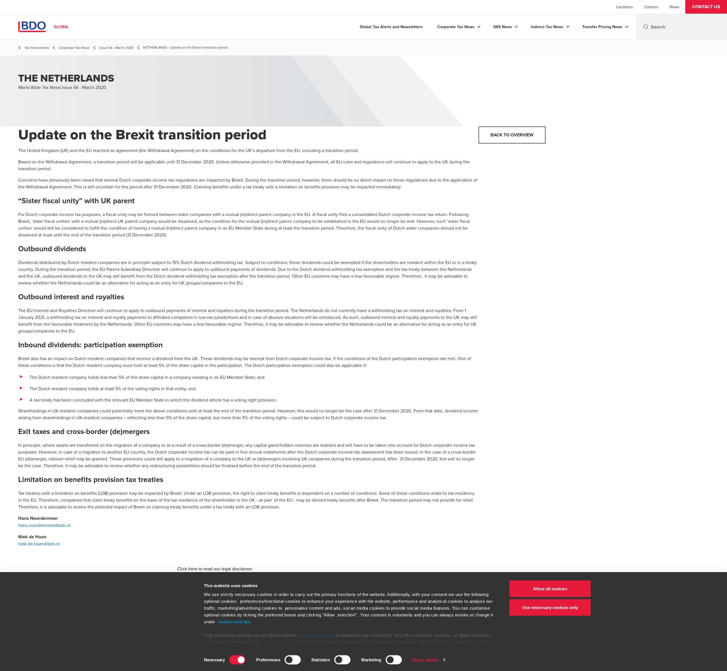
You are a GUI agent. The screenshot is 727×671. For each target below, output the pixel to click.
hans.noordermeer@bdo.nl (44, 525)
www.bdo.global (317, 635)
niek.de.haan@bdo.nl (39, 544)
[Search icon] (646, 27)
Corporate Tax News (456, 27)
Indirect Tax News (547, 27)
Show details (425, 659)
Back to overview (512, 135)
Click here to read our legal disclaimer (214, 569)
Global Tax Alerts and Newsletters (391, 27)
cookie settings (234, 621)
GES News (502, 27)
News (675, 7)
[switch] (293, 659)
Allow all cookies (550, 588)
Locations (624, 7)
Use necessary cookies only (550, 607)
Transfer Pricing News (602, 27)
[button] (706, 7)
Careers (651, 7)
